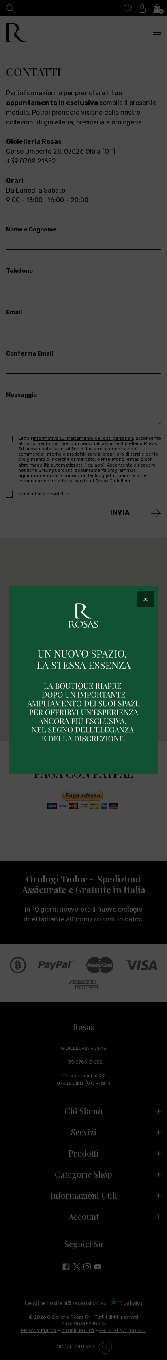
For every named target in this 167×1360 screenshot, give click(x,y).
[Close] (145, 599)
